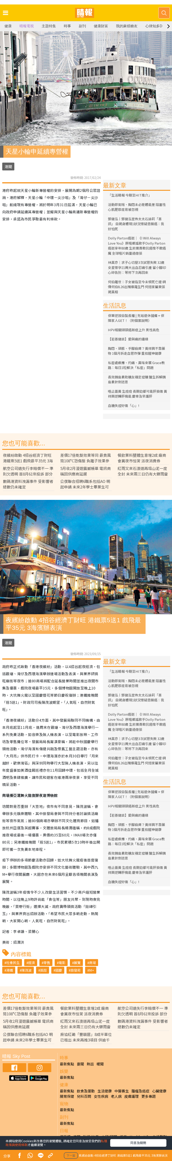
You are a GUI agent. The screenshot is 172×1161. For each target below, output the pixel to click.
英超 (43, 970)
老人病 (116, 1096)
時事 (67, 26)
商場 (92, 962)
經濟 (31, 962)
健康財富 (101, 26)
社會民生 (13, 962)
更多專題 (148, 1096)
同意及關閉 (138, 1142)
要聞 (80, 1064)
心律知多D (153, 26)
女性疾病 (101, 1096)
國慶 (58, 970)
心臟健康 (159, 1091)
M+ (91, 970)
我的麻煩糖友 (127, 26)
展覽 (77, 962)
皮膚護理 (131, 1096)
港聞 (8, 166)
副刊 (82, 26)
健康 (8, 26)
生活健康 (104, 1091)
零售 (46, 962)
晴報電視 (26, 26)
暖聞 (100, 1064)
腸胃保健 (67, 1096)
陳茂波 (27, 970)
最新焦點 (67, 1064)
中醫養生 (121, 1091)
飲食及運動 (86, 1091)
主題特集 (49, 26)
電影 (62, 962)
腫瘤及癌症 (140, 1091)
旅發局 (76, 970)
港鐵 (9, 970)
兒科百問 (84, 1096)
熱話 (90, 1064)
